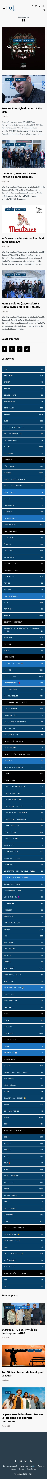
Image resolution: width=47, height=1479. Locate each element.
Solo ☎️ (23, 1163)
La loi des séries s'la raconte (23, 754)
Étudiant (23, 544)
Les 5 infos (23, 845)
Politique (23, 1027)
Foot (23, 602)
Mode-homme (23, 949)
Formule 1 (23, 609)
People (23, 1014)
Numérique (23, 981)
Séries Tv (23, 1117)
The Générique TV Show (23, 1228)
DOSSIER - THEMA (20, 1350)
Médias (23, 929)
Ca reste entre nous (23, 434)
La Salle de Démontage (23, 767)
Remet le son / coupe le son (23, 1072)
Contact (21, 1469)
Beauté (23, 388)
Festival (23, 589)
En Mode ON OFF (23, 518)
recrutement (23, 1059)
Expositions (23, 557)
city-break (23, 453)
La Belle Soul (23, 728)
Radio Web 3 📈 (23, 1053)
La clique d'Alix (23, 735)
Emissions (17, 40)
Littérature (23, 903)
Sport (23, 1189)
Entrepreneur (23, 525)
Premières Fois (23, 1040)
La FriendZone (23, 748)
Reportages (23, 1078)
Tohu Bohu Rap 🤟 (23, 1234)
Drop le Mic (23, 492)
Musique (23, 955)
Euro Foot (23, 551)
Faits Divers (23, 576)
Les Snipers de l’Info (23, 890)
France (23, 615)
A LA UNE (9, 1350)
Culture (23, 473)
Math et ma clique (23, 923)
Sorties (23, 1169)
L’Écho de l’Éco (23, 715)
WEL (23, 1279)
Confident (23, 460)
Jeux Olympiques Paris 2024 (23, 702)
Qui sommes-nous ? (10, 1466)
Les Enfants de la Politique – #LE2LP (23, 871)
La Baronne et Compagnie (23, 722)
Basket (23, 382)
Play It (23, 1020)
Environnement (23, 531)
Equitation (23, 538)
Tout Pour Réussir (23, 1241)
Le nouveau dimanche (23, 806)
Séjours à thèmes (23, 1111)
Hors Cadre (23, 657)
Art (23, 369)
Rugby (23, 1091)
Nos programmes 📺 (27, 1466)
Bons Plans (23, 408)
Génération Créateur (23, 622)
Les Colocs (23, 864)
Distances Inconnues (23, 486)
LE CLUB (23, 774)
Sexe (23, 1124)
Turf (23, 1247)
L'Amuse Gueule (23, 709)
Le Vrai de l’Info (23, 838)
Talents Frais (23, 1208)
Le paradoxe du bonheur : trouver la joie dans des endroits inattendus (22, 1418)
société (23, 1143)
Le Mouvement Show (23, 800)
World (23, 1286)
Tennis (23, 1221)
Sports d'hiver (23, 1195)
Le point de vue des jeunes (23, 813)
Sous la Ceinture (23, 1176)
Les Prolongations (23, 884)
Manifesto (23, 916)
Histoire (23, 644)
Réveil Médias (23, 1085)
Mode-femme (23, 942)
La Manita (23, 761)
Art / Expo (23, 375)
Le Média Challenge (23, 793)
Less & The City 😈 (23, 897)
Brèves (23, 414)
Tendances (23, 1215)
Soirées (23, 1156)
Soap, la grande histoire (23, 1130)
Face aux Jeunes (23, 570)
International (23, 676)
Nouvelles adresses (23, 975)
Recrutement (31, 1469)
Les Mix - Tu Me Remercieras (23, 877)
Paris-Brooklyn (23, 1001)
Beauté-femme (23, 395)
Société (23, 1137)
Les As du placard (23, 858)
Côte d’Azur (23, 466)
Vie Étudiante (23, 1260)
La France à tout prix (23, 741)
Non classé (23, 968)
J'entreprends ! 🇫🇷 (23, 683)
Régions (23, 1066)
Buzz (23, 421)
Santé (23, 1104)
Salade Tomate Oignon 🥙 (23, 1098)
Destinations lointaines (23, 479)
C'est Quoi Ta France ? (23, 427)
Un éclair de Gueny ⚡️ (23, 1254)
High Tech (23, 637)
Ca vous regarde (23, 440)
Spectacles (23, 1182)
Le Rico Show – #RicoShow (23, 819)
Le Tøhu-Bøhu (28, 40)
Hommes (23, 650)
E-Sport (23, 499)
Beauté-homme (23, 401)
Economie (23, 512)
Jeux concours (23, 689)
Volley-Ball (23, 1267)
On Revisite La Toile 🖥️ (23, 988)
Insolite (23, 670)
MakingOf (23, 910)
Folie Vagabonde (23, 596)
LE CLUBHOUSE (23, 780)
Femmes (23, 583)
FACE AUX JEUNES (23, 563)
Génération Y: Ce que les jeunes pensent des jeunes (23, 630)
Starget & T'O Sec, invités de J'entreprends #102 (19, 1331)
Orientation (23, 994)
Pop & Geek (23, 1033)
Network (23, 962)
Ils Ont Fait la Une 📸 (23, 663)
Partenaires (23, 1007)
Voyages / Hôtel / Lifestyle (23, 1273)
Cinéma (23, 447)
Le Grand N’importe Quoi (23, 787)
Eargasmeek (23, 505)
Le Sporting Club (23, 826)
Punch (23, 1046)
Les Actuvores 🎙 (23, 851)
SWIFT (23, 1202)
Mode (23, 936)
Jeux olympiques (23, 696)
